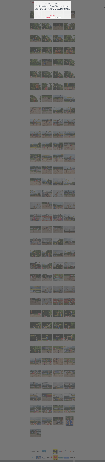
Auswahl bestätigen (47, 17)
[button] (52, 15)
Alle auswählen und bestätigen (56, 17)
